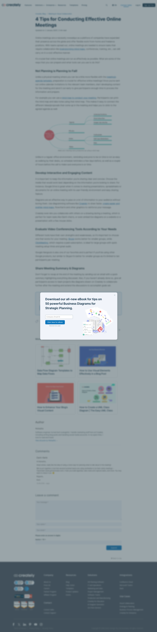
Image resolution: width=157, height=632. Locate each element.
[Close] (115, 295)
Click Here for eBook (55, 322)
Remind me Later (55, 326)
